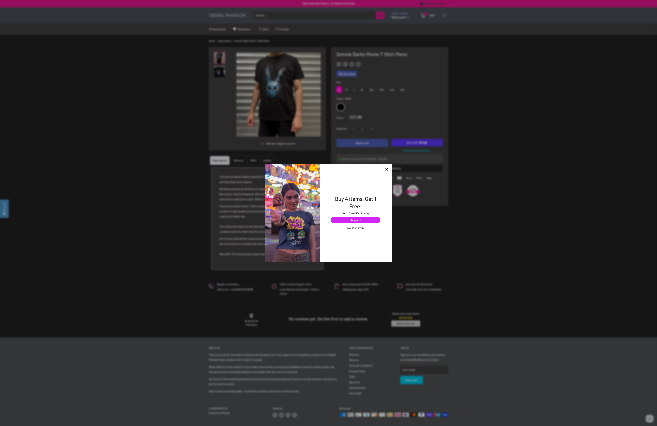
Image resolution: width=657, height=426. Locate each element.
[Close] (386, 169)
